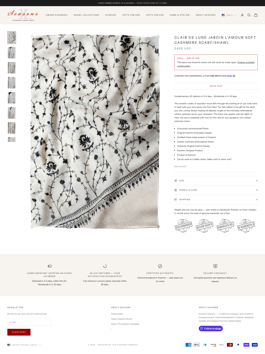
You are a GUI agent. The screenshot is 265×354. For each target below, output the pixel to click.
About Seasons (206, 15)
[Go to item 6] (11, 113)
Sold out (216, 86)
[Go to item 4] (11, 82)
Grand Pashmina (56, 15)
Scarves (110, 15)
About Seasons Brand (121, 318)
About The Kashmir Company (125, 324)
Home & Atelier (180, 15)
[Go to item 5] (11, 97)
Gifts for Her (131, 15)
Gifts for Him (155, 15)
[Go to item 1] (11, 37)
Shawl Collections (86, 15)
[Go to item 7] (11, 128)
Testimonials (117, 313)
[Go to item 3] (11, 67)
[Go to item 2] (11, 52)
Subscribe (19, 332)
